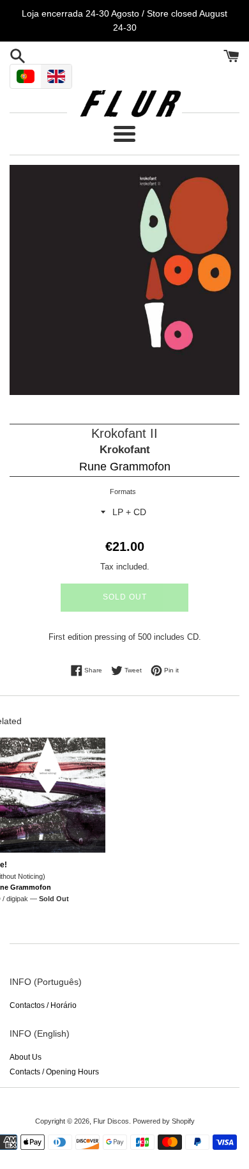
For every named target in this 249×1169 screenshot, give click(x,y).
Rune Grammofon (124, 466)
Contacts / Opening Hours (54, 1071)
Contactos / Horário (43, 1005)
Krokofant (125, 450)
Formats (123, 491)
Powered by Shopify (164, 1121)
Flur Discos (111, 1121)
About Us (26, 1057)
